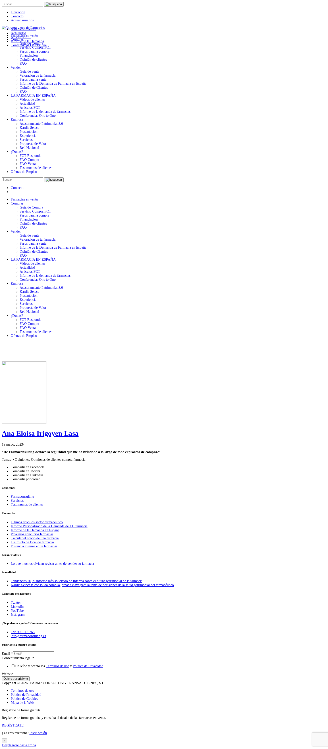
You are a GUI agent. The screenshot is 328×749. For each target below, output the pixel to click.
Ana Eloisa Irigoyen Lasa (40, 433)
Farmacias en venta (24, 199)
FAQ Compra (29, 160)
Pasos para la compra (34, 51)
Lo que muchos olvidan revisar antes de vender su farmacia (52, 563)
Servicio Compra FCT (35, 211)
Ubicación (18, 12)
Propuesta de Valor (33, 143)
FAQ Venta (28, 164)
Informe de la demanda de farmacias (45, 111)
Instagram (18, 614)
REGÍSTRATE (13, 725)
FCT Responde (30, 156)
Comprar (17, 203)
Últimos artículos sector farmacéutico (37, 522)
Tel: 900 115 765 (23, 632)
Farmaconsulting (22, 496)
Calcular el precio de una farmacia (35, 538)
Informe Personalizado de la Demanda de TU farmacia (49, 526)
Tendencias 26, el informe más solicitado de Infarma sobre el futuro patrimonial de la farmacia (76, 581)
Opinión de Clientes (34, 87)
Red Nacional (29, 147)
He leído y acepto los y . (59, 666)
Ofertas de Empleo (24, 172)
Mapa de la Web (22, 702)
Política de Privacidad (88, 666)
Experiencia (28, 135)
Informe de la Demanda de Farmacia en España (53, 83)
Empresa (17, 119)
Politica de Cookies (24, 698)
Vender (16, 67)
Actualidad (27, 103)
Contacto (17, 16)
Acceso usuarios (22, 20)
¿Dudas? (17, 151)
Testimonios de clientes (36, 168)
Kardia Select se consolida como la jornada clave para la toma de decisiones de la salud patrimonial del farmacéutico (92, 585)
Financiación (29, 55)
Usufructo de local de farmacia (32, 542)
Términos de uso (57, 666)
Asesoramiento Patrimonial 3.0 (41, 123)
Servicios (26, 139)
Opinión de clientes (33, 59)
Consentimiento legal (18, 658)
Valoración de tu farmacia (38, 75)
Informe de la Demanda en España (35, 530)
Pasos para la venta (33, 79)
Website (7, 674)
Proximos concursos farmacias (32, 534)
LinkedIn (17, 606)
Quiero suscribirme (16, 678)
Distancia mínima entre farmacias (34, 546)
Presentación (28, 131)
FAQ (23, 63)
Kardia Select (29, 127)
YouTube (17, 610)
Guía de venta (29, 71)
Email (7, 653)
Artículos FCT (30, 107)
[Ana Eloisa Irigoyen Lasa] (24, 422)
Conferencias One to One (38, 115)
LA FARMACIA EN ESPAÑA (33, 95)
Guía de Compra (31, 207)
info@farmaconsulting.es (28, 636)
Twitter (16, 602)
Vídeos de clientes (32, 99)
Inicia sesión (38, 733)
